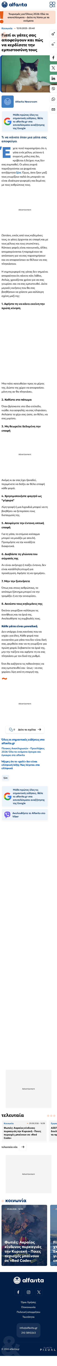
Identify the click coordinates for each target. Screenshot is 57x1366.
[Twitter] (53, 68)
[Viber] (53, 88)
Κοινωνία (7, 28)
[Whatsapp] (53, 99)
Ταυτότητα (28, 1316)
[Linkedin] (53, 78)
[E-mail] (53, 109)
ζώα (18, 172)
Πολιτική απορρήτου (28, 1311)
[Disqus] (28, 870)
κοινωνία (15, 1200)
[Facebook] (53, 57)
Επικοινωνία (28, 1307)
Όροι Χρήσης (28, 1302)
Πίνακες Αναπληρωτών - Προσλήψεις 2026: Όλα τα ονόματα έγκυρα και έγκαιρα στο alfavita (23, 752)
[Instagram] (28, 1292)
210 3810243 (28, 1332)
